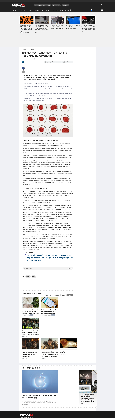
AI (18, 10)
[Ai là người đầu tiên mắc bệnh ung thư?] (68, 344)
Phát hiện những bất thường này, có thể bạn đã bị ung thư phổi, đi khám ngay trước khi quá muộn (46, 86)
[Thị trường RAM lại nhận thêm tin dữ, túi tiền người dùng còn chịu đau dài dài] (57, 20)
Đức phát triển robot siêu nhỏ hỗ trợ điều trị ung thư (36, 83)
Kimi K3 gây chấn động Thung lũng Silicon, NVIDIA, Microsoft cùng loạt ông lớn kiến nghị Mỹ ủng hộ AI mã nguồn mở (88, 28)
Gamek (21, 0)
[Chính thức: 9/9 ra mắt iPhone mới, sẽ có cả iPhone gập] (40, 381)
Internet (29, 10)
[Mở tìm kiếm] (102, 5)
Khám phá (36, 10)
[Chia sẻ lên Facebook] (23, 68)
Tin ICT (23, 10)
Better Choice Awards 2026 (43, 5)
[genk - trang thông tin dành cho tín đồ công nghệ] (27, 416)
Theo (48, 268)
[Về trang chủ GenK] (19, 5)
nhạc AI (66, 5)
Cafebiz (31, 0)
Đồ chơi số (68, 10)
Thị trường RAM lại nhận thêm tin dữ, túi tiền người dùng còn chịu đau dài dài (57, 27)
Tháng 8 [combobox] (56, 295)
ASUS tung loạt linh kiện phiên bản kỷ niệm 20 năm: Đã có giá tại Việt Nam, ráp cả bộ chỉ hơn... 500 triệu (87, 399)
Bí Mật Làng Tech (96, 10)
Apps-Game (60, 10)
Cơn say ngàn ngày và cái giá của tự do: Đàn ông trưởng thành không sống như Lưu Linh (30, 332)
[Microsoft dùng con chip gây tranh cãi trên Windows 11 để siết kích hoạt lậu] (73, 20)
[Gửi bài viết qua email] (23, 62)
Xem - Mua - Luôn (46, 10)
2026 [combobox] (63, 295)
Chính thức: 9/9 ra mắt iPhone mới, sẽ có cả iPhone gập (39, 396)
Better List (57, 5)
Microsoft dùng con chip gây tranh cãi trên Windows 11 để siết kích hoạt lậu (73, 27)
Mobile (14, 10)
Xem (70, 295)
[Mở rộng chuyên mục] (102, 10)
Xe (53, 10)
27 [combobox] (50, 295)
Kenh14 (25, 0)
